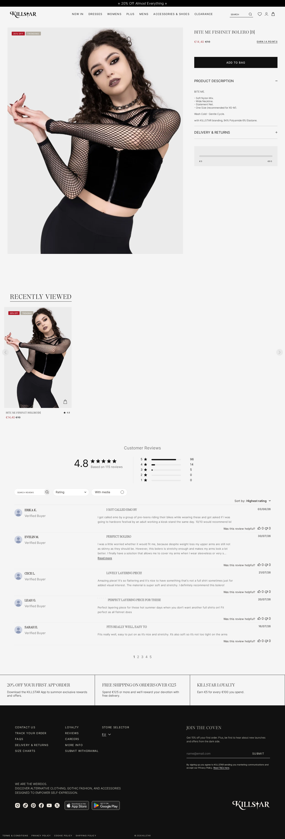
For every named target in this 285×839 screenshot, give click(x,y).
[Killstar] (251, 805)
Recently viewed (41, 296)
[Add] (65, 402)
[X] (57, 805)
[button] (167, 460)
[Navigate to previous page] (128, 656)
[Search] (250, 14)
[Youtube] (49, 805)
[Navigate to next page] (157, 656)
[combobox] (71, 492)
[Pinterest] (33, 805)
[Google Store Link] (106, 805)
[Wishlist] (260, 14)
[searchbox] (28, 492)
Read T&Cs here (221, 767)
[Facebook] (41, 805)
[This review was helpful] (259, 528)
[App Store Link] (77, 805)
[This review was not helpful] (266, 528)
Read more (105, 558)
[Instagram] (17, 805)
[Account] (266, 14)
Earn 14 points (267, 41)
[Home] (23, 14)
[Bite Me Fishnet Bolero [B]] (38, 357)
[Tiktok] (25, 805)
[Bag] (273, 14)
